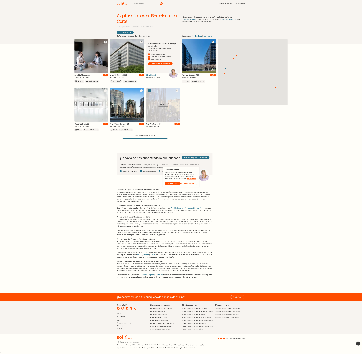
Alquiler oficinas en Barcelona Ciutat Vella (194, 308)
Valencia (146, 255)
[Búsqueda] (161, 3)
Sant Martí (159, 275)
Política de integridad (138, 345)
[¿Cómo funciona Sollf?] (358, 344)
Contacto (120, 329)
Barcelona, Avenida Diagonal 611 (159, 320)
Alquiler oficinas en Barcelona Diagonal (193, 314)
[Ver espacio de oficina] (105, 75)
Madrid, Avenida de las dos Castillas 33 (161, 308)
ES (120, 313)
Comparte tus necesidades (160, 64)
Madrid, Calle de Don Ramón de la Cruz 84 (162, 323)
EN (118, 313)
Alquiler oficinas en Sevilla (170, 348)
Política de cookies (166, 345)
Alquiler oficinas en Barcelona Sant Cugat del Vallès (197, 320)
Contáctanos (237, 297)
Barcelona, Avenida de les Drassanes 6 (161, 326)
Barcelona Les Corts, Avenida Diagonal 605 (227, 311)
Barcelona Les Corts (189, 19)
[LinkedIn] (127, 308)
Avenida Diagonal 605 (194, 208)
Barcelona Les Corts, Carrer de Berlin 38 (227, 317)
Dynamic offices (200, 345)
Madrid (139, 255)
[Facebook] (118, 308)
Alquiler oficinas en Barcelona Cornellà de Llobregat (197, 311)
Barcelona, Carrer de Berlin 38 (158, 317)
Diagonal (151, 275)
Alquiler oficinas (121, 348)
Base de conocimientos (124, 323)
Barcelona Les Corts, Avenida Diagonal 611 (227, 314)
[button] (233, 58)
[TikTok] (136, 308)
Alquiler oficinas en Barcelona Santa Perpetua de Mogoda (199, 326)
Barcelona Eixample (229, 19)
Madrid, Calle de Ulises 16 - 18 (158, 311)
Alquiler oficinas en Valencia (187, 348)
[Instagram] (123, 308)
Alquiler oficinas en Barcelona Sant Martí (194, 323)
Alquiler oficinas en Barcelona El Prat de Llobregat (197, 317)
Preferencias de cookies (152, 345)
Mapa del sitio (190, 345)
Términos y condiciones (124, 345)
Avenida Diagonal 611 (178, 208)
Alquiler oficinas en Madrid (153, 348)
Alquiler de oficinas (225, 4)
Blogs (118, 320)
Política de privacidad (179, 345)
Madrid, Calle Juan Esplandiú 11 (159, 314)
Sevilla (153, 255)
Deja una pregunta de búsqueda (195, 158)
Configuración (191, 178)
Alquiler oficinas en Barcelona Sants (192, 329)
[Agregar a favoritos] (105, 42)
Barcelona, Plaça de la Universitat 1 (160, 329)
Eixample (144, 275)
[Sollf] (117, 27)
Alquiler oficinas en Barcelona (136, 348)
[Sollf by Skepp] (122, 3)
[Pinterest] (131, 308)
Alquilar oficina (240, 4)
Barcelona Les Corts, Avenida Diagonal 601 (227, 308)
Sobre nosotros (121, 326)
